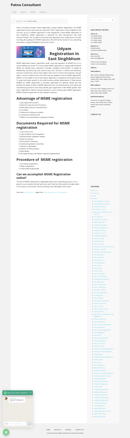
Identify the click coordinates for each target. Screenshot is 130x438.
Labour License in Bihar (101, 309)
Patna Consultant (26, 4)
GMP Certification (99, 274)
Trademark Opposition (101, 395)
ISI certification (98, 295)
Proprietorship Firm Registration (103, 357)
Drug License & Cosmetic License (104, 247)
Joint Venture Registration (101, 301)
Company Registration (100, 228)
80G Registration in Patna (101, 204)
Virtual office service (100, 414)
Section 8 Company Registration (104, 373)
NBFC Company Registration (102, 324)
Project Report (98, 354)
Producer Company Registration (103, 349)
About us (95, 190)
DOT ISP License (99, 244)
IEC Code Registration (100, 293)
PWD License (98, 362)
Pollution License (99, 346)
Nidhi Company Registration (102, 330)
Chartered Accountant (100, 219)
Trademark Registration (101, 400)
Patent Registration (100, 341)
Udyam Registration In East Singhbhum (55, 192)
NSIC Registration (99, 332)
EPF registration (99, 255)
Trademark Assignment (101, 389)
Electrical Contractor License (102, 252)
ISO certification (99, 298)
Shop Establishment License (102, 376)
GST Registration (99, 282)
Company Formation (100, 225)
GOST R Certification (100, 276)
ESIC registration (99, 257)
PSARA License (98, 360)
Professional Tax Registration (103, 351)
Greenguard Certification (101, 279)
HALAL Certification (100, 287)
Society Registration (100, 378)
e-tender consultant (100, 249)
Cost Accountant (99, 238)
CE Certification (98, 217)
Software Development (101, 381)
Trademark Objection (100, 392)
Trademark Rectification (101, 397)
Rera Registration (99, 365)
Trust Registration (99, 406)
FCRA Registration (99, 263)
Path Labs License (99, 343)
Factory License (98, 260)
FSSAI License (98, 271)
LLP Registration (99, 311)
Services (94, 198)
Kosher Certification (100, 303)
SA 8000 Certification (100, 370)
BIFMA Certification (100, 207)
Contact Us (95, 193)
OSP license (97, 335)
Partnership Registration (101, 338)
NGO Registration (99, 327)
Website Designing (99, 416)
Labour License (98, 306)
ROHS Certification (99, 368)
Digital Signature (99, 241)
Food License (98, 268)
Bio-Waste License (99, 209)
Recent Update (28, 192)
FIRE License (98, 265)
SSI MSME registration (100, 384)
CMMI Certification (99, 222)
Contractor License (99, 233)
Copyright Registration (100, 236)
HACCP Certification (100, 284)
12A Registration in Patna (101, 201)
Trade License (98, 387)
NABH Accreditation (100, 319)
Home (94, 196)
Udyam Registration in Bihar (102, 411)
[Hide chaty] (6, 432)
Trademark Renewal (100, 403)
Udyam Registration (100, 408)
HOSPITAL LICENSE (100, 290)
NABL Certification (99, 322)
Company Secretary (100, 230)
